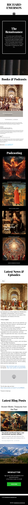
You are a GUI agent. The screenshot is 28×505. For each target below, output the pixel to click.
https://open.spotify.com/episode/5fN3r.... (17, 367)
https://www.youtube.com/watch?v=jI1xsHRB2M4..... (13, 388)
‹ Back (3, 281)
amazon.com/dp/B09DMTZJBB (9, 144)
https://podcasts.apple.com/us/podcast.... (16, 366)
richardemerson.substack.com (19, 502)
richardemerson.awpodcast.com (10, 497)
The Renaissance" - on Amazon (11, 119)
